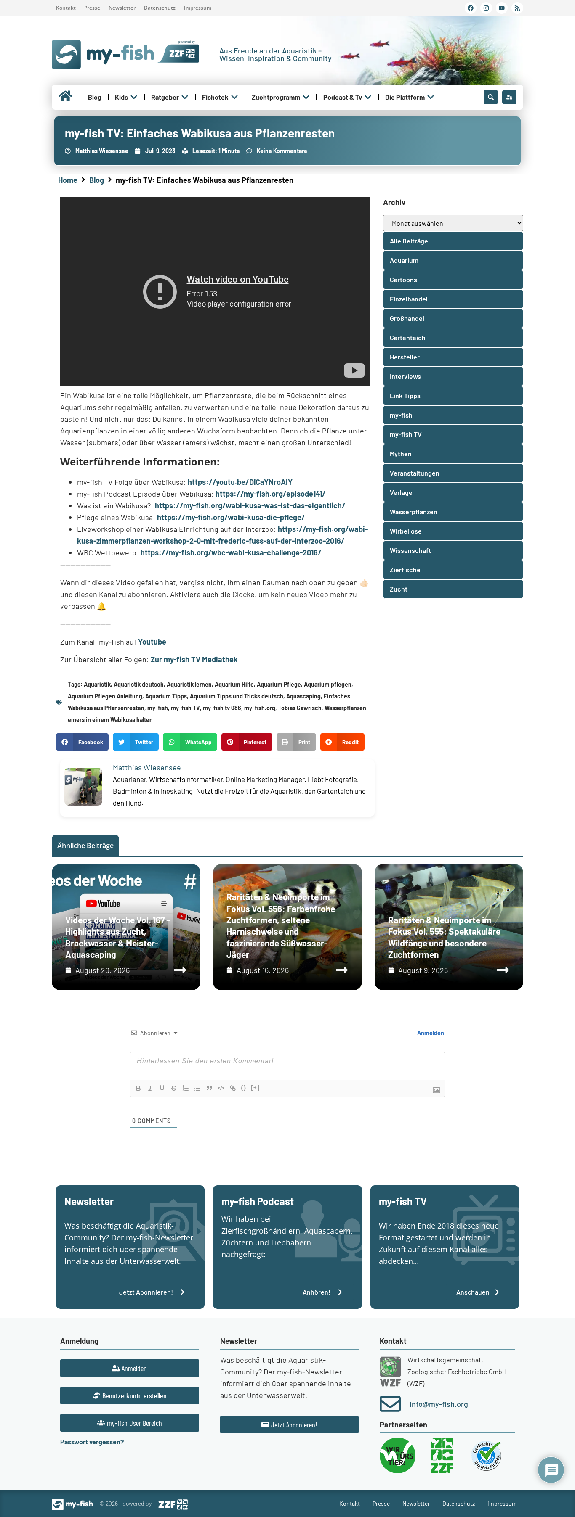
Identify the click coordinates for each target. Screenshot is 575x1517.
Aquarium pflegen (327, 684)
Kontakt (66, 7)
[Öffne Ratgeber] (185, 97)
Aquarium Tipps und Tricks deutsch (236, 696)
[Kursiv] (150, 1088)
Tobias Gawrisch (300, 707)
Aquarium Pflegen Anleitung (105, 696)
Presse (92, 7)
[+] (255, 1087)
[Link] (233, 1088)
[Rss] (517, 8)
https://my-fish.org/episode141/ (271, 493)
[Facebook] (471, 8)
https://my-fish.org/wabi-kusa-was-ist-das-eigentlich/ (250, 505)
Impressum (197, 7)
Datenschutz (160, 7)
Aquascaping (303, 696)
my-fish (157, 707)
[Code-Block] (221, 1088)
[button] (82, 742)
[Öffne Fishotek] (234, 97)
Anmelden (430, 1032)
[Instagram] (486, 8)
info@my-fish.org (439, 1404)
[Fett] (138, 1088)
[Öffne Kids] (134, 97)
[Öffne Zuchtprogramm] (306, 97)
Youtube (152, 641)
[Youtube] (502, 8)
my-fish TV (185, 707)
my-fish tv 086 (222, 707)
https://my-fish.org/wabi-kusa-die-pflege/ (231, 517)
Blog (96, 180)
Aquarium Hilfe (234, 684)
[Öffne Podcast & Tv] (368, 97)
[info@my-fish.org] (390, 1403)
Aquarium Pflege (279, 684)
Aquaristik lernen (189, 684)
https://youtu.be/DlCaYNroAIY (240, 481)
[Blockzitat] (209, 1088)
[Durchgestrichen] (174, 1088)
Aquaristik (97, 684)
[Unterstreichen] (162, 1088)
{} (244, 1087)
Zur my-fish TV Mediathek (194, 659)
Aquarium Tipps (166, 696)
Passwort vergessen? (92, 1442)
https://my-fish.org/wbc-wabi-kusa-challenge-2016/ (231, 552)
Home (67, 180)
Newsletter (122, 7)
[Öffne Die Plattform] (430, 97)
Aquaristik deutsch (139, 684)
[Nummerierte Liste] (186, 1088)
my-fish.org (259, 707)
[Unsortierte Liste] (197, 1088)
